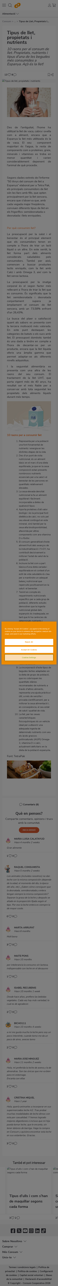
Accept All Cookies (29, 650)
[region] (29, 643)
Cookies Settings (29, 657)
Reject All (29, 642)
